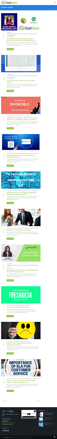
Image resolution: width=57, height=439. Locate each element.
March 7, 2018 (28, 341)
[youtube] (8, 430)
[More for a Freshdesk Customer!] (21, 217)
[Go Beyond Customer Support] (21, 295)
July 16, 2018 (10, 268)
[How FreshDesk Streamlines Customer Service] (21, 63)
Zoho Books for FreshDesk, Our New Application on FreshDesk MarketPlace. (49, 413)
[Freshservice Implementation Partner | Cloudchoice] (41, 424)
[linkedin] (4, 430)
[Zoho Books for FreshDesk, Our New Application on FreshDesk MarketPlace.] (21, 21)
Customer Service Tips (25, 34)
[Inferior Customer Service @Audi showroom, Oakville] (21, 330)
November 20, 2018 (28, 116)
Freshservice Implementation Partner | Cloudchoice (48, 423)
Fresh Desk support (32, 265)
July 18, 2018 (37, 228)
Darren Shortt (9, 32)
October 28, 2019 (11, 36)
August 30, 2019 (11, 78)
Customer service (19, 34)
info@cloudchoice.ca (9, 424)
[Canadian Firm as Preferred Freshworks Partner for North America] (21, 180)
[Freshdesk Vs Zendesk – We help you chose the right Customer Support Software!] (21, 105)
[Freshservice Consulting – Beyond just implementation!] (21, 142)
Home (48, 9)
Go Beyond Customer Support (18, 307)
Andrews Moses (10, 116)
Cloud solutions (52, 9)
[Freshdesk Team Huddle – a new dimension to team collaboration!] (21, 253)
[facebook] (3, 430)
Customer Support (31, 34)
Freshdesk (10, 35)
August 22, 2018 (36, 153)
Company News (14, 34)
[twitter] (6, 430)
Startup (29, 190)
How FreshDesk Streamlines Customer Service (48, 418)
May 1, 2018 (27, 305)
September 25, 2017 (36, 378)
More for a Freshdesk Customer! (19, 230)
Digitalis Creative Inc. (28, 437)
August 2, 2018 (35, 190)
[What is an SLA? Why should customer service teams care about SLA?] (21, 368)
